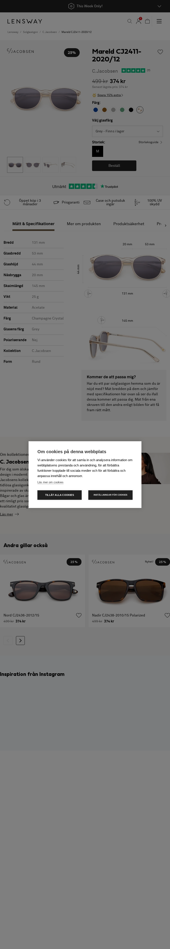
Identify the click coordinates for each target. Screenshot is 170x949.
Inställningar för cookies (111, 495)
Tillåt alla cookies (59, 495)
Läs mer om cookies (50, 482)
